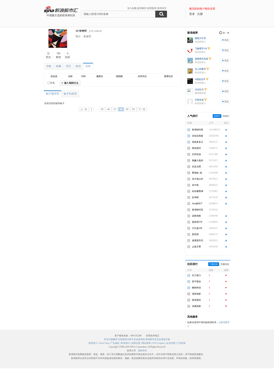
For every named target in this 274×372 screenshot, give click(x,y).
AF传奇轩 (81, 30)
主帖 (48, 66)
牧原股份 (196, 300)
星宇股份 (196, 281)
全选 (52, 83)
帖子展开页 (52, 93)
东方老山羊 (197, 179)
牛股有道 (199, 100)
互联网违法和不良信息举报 (131, 339)
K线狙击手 (200, 79)
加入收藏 (131, 8)
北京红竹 (199, 89)
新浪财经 (141, 8)
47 (115, 109)
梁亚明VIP (197, 222)
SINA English (158, 343)
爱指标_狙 (197, 172)
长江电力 (196, 275)
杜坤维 (195, 197)
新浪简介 (93, 343)
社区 (88, 66)
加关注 (225, 40)
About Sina (104, 343)
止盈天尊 (196, 246)
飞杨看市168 (201, 48)
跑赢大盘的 (197, 160)
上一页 (83, 109)
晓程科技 (196, 287)
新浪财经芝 (197, 209)
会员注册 (170, 343)
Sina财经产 (197, 203)
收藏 (58, 66)
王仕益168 (197, 228)
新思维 (195, 234)
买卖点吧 (196, 166)
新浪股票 (151, 8)
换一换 (226, 33)
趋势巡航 (196, 216)
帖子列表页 (70, 93)
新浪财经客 (197, 129)
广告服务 (115, 343)
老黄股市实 (197, 240)
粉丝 (78, 66)
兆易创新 (196, 306)
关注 (68, 66)
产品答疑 (181, 343)
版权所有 (142, 350)
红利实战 (196, 154)
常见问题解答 (110, 339)
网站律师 (146, 343)
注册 (200, 13)
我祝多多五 (197, 142)
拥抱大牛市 (200, 38)
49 (127, 109)
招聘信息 (135, 343)
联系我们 (125, 343)
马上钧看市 (200, 69)
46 (108, 109)
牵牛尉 (195, 185)
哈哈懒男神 (197, 191)
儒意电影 (196, 294)
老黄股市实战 (201, 58)
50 (133, 109)
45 (102, 109)
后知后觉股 (197, 136)
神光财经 (196, 148)
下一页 (141, 109)
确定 (70, 82)
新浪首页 (162, 8)
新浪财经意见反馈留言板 (157, 339)
